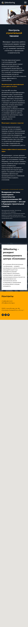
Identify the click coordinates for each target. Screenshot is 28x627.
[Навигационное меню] (25, 2)
